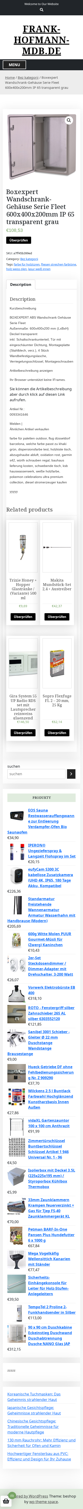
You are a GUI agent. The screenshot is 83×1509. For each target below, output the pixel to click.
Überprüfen (18, 240)
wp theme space (43, 1501)
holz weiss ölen (16, 269)
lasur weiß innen (39, 269)
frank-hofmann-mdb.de (41, 39)
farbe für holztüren (27, 264)
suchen (13, 766)
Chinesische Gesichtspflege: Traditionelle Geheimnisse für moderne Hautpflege (33, 1427)
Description (20, 284)
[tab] (20, 284)
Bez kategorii (28, 77)
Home (10, 77)
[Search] (71, 774)
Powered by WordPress (27, 1496)
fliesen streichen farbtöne (58, 264)
